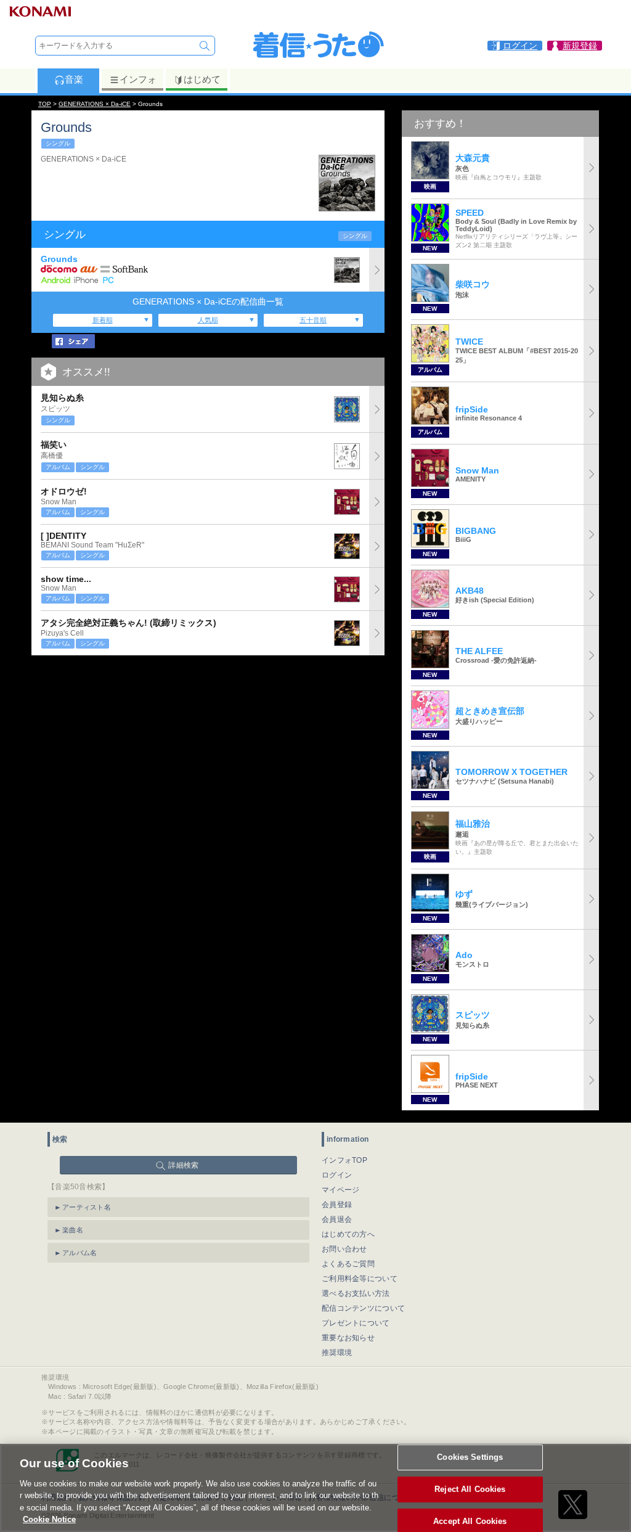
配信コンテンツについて (363, 1308)
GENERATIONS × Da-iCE (95, 103)
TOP (44, 103)
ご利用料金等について (359, 1278)
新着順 (102, 320)
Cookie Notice (49, 1519)
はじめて (202, 79)
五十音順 (313, 320)
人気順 (208, 320)
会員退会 (337, 1219)
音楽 (74, 79)
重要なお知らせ (348, 1337)
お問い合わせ (344, 1249)
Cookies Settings (470, 1457)
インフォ (138, 79)
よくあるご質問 (348, 1264)
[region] (315, 1488)
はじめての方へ (348, 1234)
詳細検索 (183, 1165)
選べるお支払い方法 (356, 1293)
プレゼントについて (356, 1323)
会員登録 (337, 1204)
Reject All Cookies (469, 1489)
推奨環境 (337, 1352)
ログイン (337, 1175)
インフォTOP (344, 1160)
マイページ (341, 1190)
